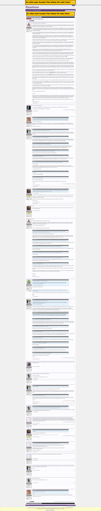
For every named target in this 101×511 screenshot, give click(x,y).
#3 (74, 126)
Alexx (27, 110)
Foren (27, 9)
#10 (74, 366)
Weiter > (33, 20)
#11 (74, 378)
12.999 (30, 137)
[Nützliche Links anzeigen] (74, 503)
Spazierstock (34, 366)
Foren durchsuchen (28, 10)
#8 (74, 296)
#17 (74, 458)
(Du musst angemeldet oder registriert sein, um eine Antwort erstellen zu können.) (64, 501)
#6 (74, 210)
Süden (32, 19)
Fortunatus (38, 19)
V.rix (27, 378)
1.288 (30, 198)
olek (27, 459)
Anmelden (73, 5)
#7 (74, 276)
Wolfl (33, 296)
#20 (74, 496)
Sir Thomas (28, 211)
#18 (74, 470)
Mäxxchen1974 (29, 447)
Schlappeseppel (29, 122)
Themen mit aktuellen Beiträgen (36, 10)
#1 (74, 101)
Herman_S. (28, 422)
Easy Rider (28, 134)
